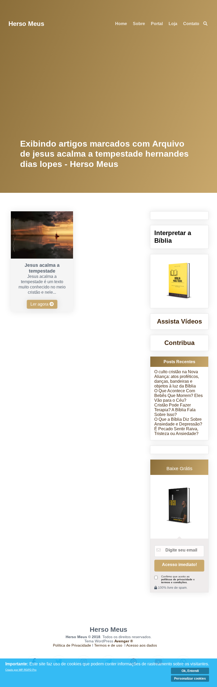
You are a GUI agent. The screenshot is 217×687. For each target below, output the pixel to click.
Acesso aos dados (141, 645)
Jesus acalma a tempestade (42, 268)
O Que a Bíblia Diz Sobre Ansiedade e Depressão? (178, 421)
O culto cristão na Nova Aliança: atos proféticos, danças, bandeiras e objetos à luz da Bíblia (176, 379)
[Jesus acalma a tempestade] (42, 257)
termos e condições (174, 582)
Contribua (179, 342)
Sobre (139, 23)
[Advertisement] (108, 87)
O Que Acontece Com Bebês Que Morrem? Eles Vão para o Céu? (178, 396)
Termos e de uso (108, 645)
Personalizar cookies (190, 678)
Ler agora (39, 304)
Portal (157, 23)
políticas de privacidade (176, 579)
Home (121, 23)
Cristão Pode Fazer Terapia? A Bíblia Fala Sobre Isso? (175, 410)
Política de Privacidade (72, 645)
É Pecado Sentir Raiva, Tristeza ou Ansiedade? (176, 431)
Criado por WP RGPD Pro (21, 669)
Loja (173, 23)
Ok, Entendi (190, 671)
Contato (191, 23)
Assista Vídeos (179, 321)
